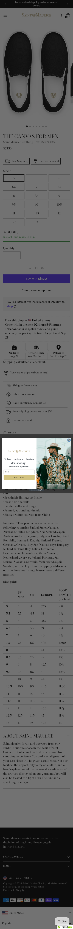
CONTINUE (19, 477)
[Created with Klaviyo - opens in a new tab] (36, 490)
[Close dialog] (69, 440)
